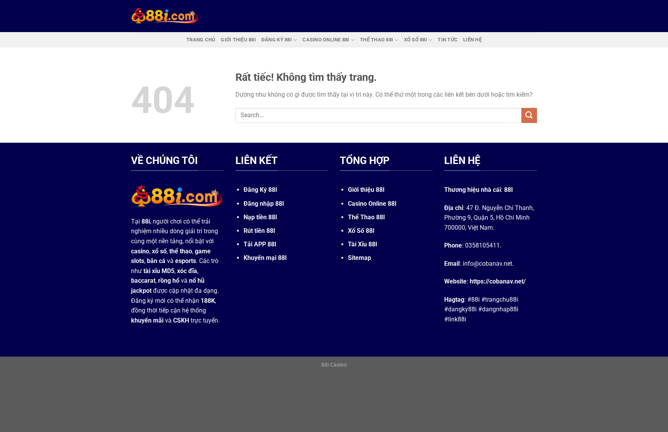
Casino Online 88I (372, 203)
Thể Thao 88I (366, 217)
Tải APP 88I (260, 244)
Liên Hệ (472, 40)
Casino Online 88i (325, 40)
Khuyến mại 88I (265, 257)
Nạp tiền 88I (260, 217)
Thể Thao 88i (376, 40)
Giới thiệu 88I (366, 189)
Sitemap (359, 257)
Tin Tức (448, 40)
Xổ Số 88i (415, 40)
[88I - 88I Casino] (165, 15)
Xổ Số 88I (361, 230)
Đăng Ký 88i (276, 40)
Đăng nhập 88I (264, 203)
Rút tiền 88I (259, 230)
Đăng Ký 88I (260, 189)
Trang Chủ (200, 40)
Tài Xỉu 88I (362, 244)
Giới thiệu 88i (238, 40)
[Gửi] (529, 115)
